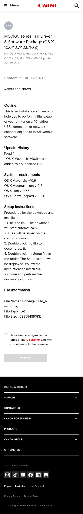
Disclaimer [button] (33, 340)
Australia (20, 486)
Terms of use (31, 496)
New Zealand (36, 486)
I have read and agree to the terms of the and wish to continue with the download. (31, 339)
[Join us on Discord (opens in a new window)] (46, 475)
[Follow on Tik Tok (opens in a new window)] (15, 475)
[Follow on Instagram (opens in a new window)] (7, 475)
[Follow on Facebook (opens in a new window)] (30, 475)
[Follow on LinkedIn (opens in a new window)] (38, 475)
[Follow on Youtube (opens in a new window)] (23, 475)
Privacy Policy (12, 496)
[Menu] (76, 5)
